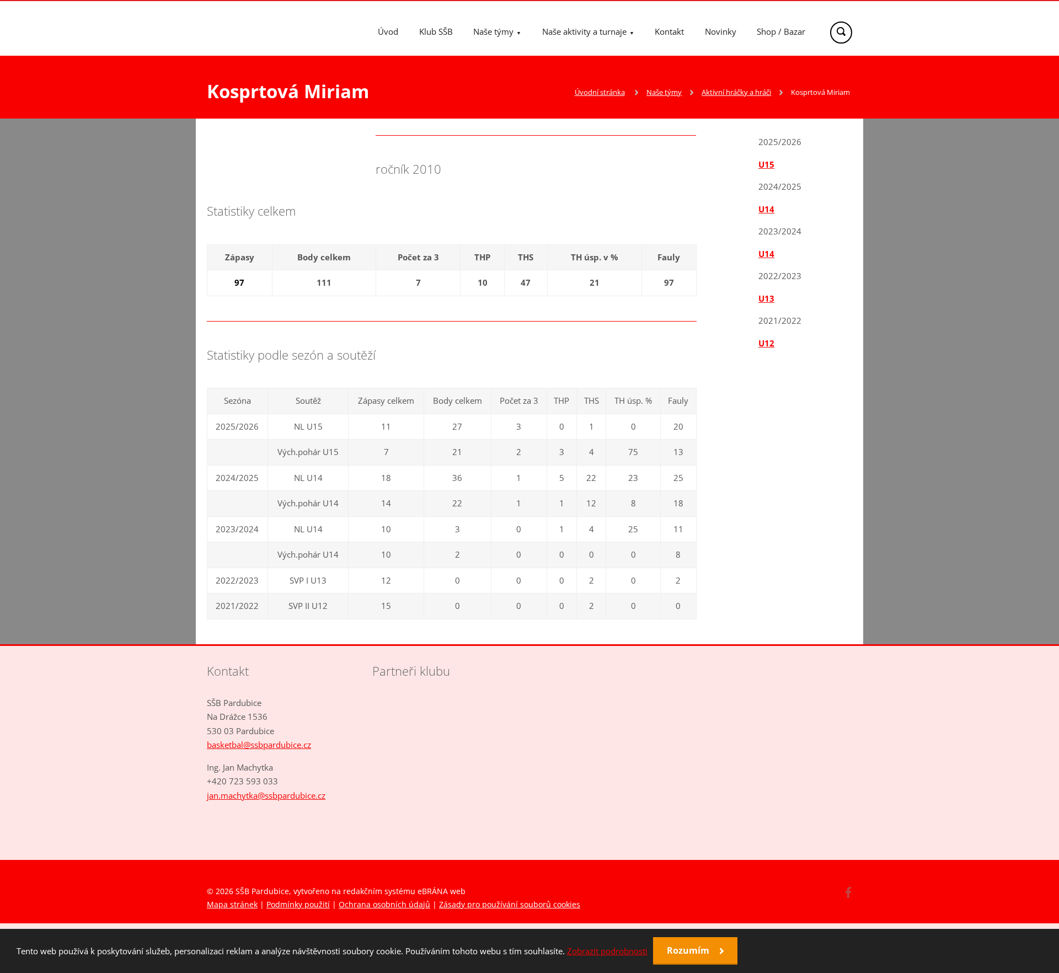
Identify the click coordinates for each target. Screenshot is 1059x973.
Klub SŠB (436, 31)
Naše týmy (493, 31)
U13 (766, 298)
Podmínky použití (298, 904)
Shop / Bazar (781, 31)
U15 (766, 164)
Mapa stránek (232, 904)
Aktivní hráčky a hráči (736, 92)
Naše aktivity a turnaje (584, 31)
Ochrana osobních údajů (384, 904)
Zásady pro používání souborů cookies (509, 904)
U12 (766, 343)
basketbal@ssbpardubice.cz (259, 744)
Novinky (720, 31)
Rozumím (689, 950)
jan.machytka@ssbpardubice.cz (266, 795)
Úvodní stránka (600, 92)
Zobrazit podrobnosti (607, 950)
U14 (766, 209)
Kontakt (669, 31)
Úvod (388, 31)
